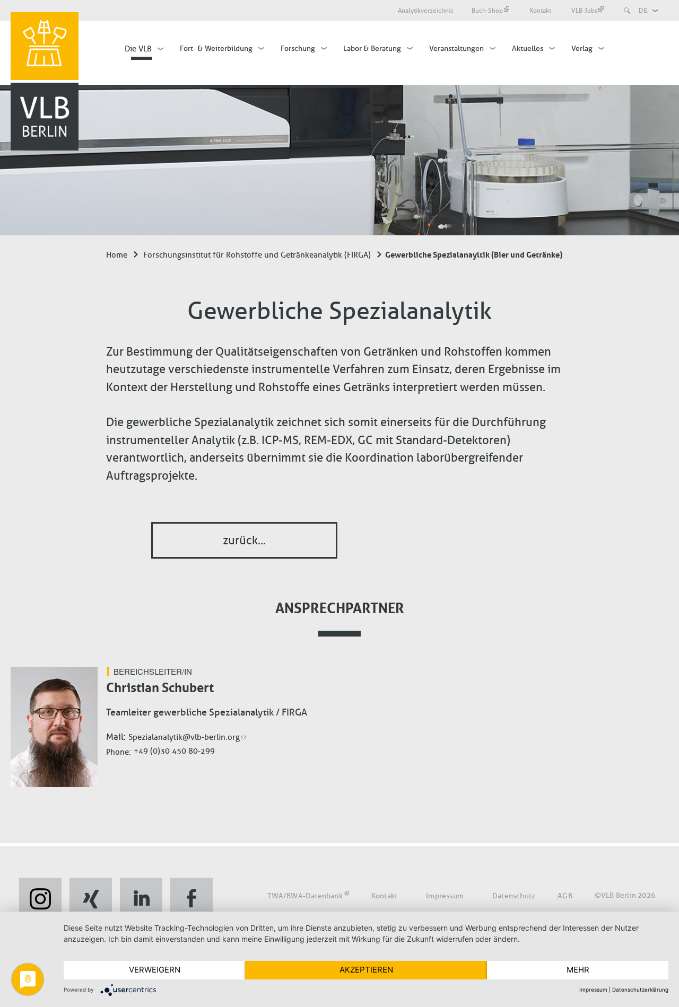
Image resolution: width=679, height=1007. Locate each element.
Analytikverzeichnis (425, 10)
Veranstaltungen (456, 48)
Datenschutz (513, 895)
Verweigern (154, 970)
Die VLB (138, 49)
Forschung (298, 48)
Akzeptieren (366, 970)
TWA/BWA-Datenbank (304, 895)
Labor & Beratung (372, 48)
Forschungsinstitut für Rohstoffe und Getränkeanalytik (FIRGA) (257, 255)
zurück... (244, 540)
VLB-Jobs (584, 10)
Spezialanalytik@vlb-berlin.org (184, 737)
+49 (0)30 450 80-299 (174, 751)
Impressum (445, 895)
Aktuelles (527, 48)
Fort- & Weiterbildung (216, 48)
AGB (565, 895)
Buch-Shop (487, 10)
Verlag (582, 48)
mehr (578, 970)
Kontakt (541, 10)
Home (116, 255)
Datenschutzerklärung (640, 989)
